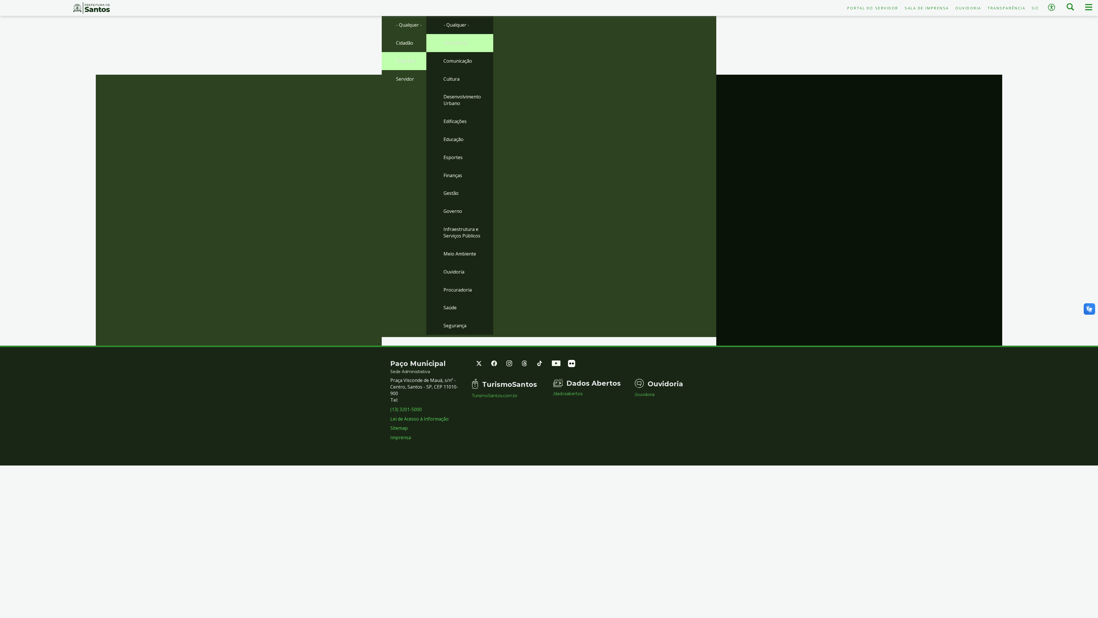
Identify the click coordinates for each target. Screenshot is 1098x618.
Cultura (451, 79)
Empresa (405, 61)
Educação (453, 139)
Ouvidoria (968, 8)
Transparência (1006, 8)
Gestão (451, 193)
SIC (1035, 8)
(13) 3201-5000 (406, 409)
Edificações (455, 121)
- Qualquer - (409, 25)
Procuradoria (457, 290)
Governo (452, 211)
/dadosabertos (567, 394)
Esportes (453, 157)
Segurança (454, 325)
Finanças (452, 175)
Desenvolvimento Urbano (462, 100)
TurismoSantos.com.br (495, 396)
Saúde (450, 307)
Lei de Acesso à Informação (419, 419)
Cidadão (404, 43)
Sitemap (399, 428)
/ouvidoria (645, 395)
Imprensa (400, 437)
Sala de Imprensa (927, 8)
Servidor (405, 79)
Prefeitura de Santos (91, 8)
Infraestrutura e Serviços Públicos (461, 232)
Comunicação (457, 61)
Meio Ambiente (459, 254)
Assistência (455, 43)
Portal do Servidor (872, 8)
